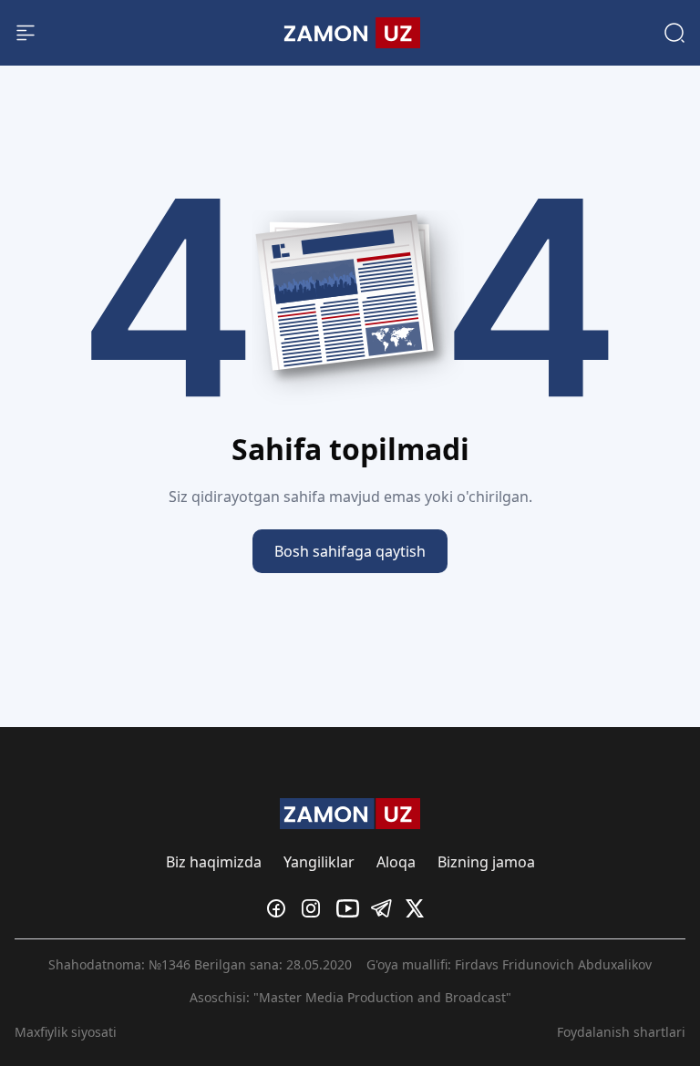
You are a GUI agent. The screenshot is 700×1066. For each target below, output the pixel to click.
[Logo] (349, 32)
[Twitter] (419, 908)
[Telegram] (384, 908)
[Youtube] (350, 908)
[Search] (674, 33)
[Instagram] (315, 908)
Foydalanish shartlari (621, 1031)
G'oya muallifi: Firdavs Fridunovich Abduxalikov (509, 964)
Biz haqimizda (214, 862)
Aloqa (396, 862)
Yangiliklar (319, 862)
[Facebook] (280, 908)
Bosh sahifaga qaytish (350, 551)
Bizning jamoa (486, 862)
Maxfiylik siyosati (66, 1031)
